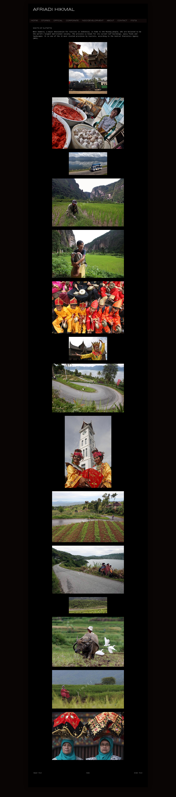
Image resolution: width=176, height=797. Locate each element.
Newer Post (38, 773)
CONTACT (122, 20)
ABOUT (110, 20)
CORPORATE (72, 20)
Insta (134, 20)
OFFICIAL (58, 20)
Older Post (138, 773)
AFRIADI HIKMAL (54, 10)
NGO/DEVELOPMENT (92, 20)
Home (34, 20)
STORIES (45, 20)
